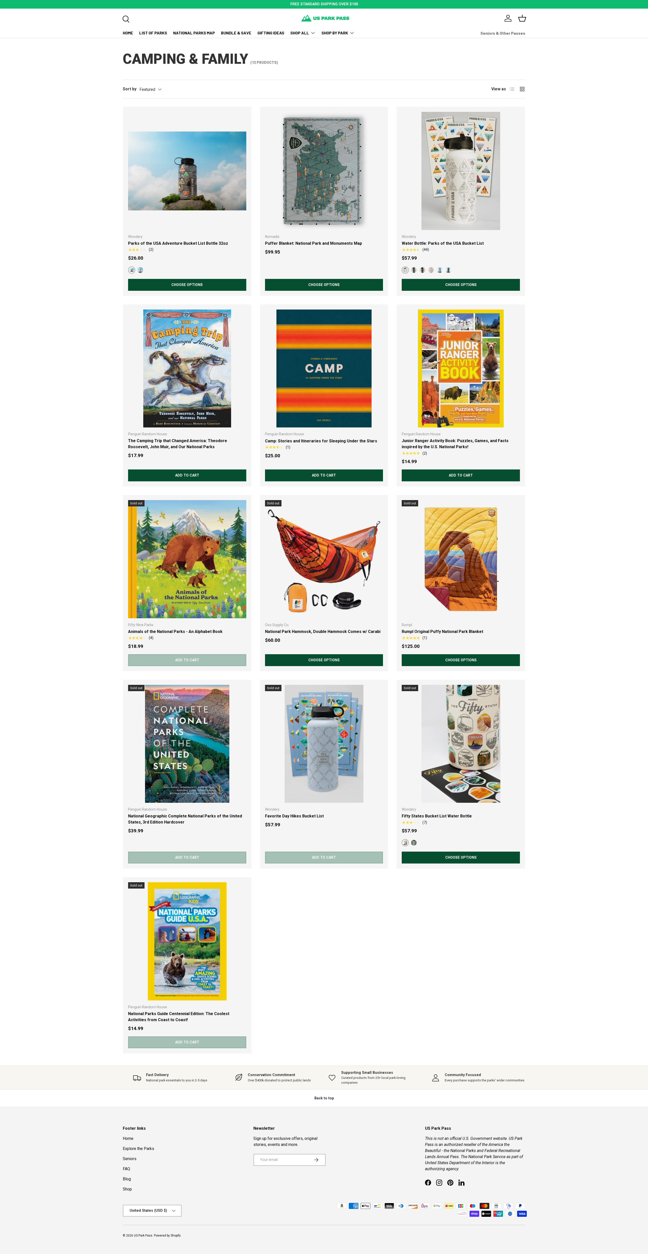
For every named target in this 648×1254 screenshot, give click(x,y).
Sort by (129, 89)
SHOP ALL (299, 32)
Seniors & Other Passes (502, 33)
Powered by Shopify (167, 1235)
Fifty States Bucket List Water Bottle (437, 816)
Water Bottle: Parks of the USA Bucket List (443, 243)
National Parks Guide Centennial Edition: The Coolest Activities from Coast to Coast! (178, 1016)
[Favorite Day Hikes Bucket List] (324, 744)
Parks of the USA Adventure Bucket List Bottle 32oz (178, 243)
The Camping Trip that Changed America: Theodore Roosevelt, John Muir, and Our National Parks (177, 443)
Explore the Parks (138, 1148)
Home (128, 1138)
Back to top (324, 1098)
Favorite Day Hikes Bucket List (294, 816)
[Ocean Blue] (414, 270)
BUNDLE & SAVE (236, 32)
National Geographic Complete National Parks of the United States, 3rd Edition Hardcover (185, 819)
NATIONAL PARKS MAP (194, 32)
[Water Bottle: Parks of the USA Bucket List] (461, 171)
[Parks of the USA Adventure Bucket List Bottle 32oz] (187, 171)
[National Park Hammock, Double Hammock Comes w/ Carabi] (324, 559)
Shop (127, 1189)
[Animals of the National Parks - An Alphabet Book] (187, 559)
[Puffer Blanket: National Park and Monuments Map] (324, 171)
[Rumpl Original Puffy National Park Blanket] (461, 559)
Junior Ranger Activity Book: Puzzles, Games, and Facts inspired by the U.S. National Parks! (455, 443)
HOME (128, 32)
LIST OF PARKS (153, 32)
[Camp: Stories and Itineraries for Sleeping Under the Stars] (324, 369)
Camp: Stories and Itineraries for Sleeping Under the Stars (321, 441)
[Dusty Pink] (431, 270)
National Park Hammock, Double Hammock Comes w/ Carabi (322, 631)
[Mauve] (140, 270)
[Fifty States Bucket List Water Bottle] (461, 744)
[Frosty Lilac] (440, 270)
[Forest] (448, 270)
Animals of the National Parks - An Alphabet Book (175, 631)
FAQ (126, 1168)
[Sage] (414, 843)
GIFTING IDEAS (270, 32)
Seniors (129, 1158)
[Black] (422, 270)
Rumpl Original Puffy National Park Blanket (442, 631)
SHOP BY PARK (334, 32)
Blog (127, 1179)
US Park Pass (143, 1235)
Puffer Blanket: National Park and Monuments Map (313, 243)
